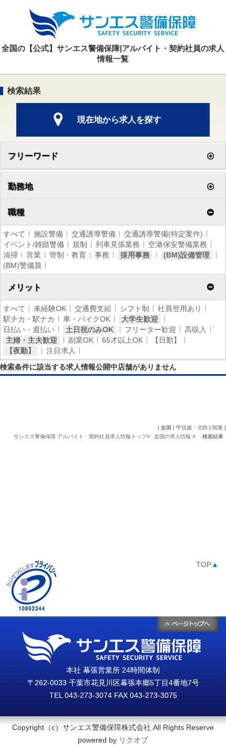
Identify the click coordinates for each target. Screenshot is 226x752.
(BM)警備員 (22, 265)
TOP (207, 564)
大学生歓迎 (139, 319)
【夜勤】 (20, 350)
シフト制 (134, 308)
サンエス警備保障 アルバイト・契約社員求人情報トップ (80, 436)
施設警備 (48, 234)
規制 (80, 244)
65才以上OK (122, 340)
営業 (33, 255)
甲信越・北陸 (192, 427)
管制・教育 (67, 255)
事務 (102, 255)
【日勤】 (166, 340)
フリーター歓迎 (150, 329)
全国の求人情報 (173, 436)
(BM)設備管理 (186, 255)
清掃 (10, 255)
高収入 (195, 329)
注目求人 (61, 350)
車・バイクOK (86, 319)
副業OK (81, 340)
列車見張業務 (118, 244)
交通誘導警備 (93, 234)
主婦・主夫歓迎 (31, 340)
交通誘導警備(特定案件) (163, 234)
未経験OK (50, 308)
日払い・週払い (29, 329)
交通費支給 (93, 308)
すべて (14, 234)
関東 (217, 427)
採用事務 (135, 255)
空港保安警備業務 (177, 244)
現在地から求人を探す (119, 119)
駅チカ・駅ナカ (29, 319)
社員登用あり (180, 308)
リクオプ (133, 740)
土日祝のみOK (90, 329)
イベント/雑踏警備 (33, 244)
